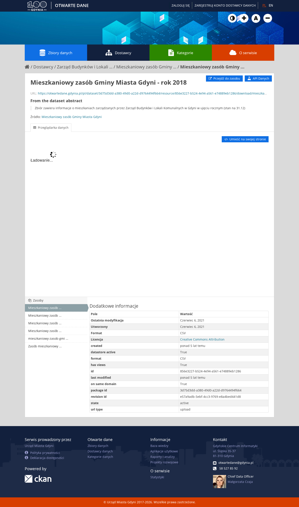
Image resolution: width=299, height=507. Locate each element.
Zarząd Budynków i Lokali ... (85, 67)
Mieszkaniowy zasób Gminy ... (146, 67)
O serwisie (248, 52)
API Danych (260, 78)
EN (271, 5)
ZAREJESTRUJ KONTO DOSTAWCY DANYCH (225, 5)
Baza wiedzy (159, 446)
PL (264, 5)
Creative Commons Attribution (202, 339)
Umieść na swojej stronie (247, 139)
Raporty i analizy (162, 457)
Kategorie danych (100, 457)
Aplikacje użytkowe (164, 451)
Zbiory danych (60, 52)
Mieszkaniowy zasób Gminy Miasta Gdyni (72, 117)
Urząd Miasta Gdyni (39, 446)
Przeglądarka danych (53, 127)
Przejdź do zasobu (226, 78)
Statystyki (157, 477)
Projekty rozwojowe (164, 462)
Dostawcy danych (100, 451)
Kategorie (185, 52)
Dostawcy (123, 52)
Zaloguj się (181, 5)
